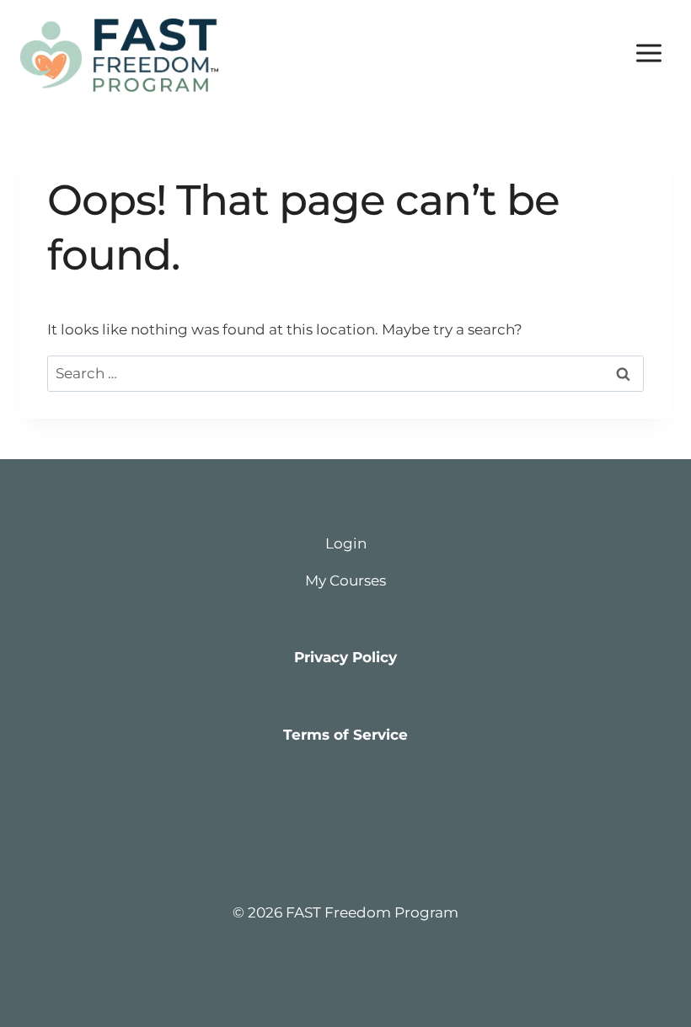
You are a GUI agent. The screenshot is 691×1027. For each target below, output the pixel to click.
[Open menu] (648, 52)
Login (346, 543)
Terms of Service (345, 734)
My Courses (345, 580)
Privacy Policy (345, 657)
